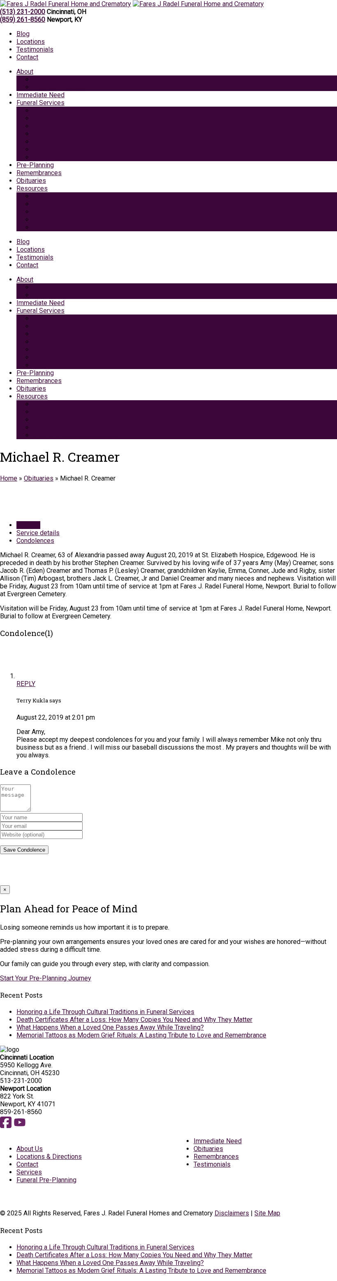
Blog (23, 34)
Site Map (267, 1213)
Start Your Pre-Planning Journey (45, 978)
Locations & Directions (49, 1156)
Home (8, 478)
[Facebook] (6, 1127)
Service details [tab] (38, 533)
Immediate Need (218, 1141)
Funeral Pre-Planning (46, 1180)
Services (29, 1172)
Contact (27, 57)
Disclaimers (232, 1213)
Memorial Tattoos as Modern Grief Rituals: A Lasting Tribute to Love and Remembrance (141, 1035)
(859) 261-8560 (22, 19)
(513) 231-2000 (22, 12)
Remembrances (216, 1156)
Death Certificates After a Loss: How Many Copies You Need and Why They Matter (134, 1019)
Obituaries (38, 478)
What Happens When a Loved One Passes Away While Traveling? (110, 1027)
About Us (29, 1149)
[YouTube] (19, 1127)
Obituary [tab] (28, 525)
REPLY (25, 684)
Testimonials (34, 49)
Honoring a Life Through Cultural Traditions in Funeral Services (105, 1012)
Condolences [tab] (35, 541)
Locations (30, 42)
